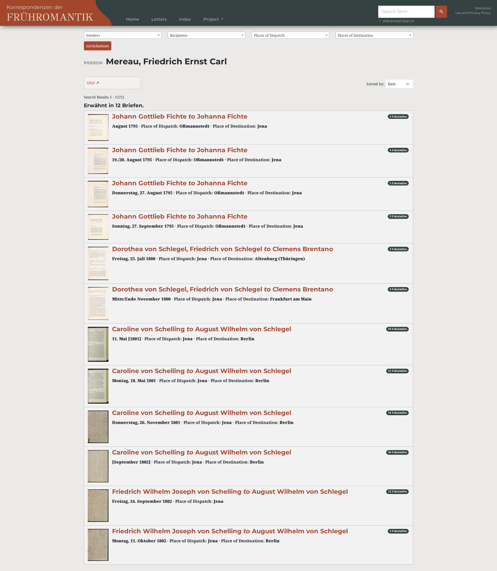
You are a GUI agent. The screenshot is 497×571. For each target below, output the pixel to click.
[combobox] (123, 35)
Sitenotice (483, 8)
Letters (159, 19)
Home (132, 19)
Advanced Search (398, 21)
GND (91, 82)
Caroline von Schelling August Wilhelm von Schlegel (201, 329)
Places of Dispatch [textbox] (269, 35)
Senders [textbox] (93, 35)
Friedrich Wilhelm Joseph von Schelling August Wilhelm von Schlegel (230, 491)
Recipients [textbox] (178, 35)
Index (185, 19)
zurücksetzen (97, 45)
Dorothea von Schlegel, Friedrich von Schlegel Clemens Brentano (222, 249)
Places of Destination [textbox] (355, 35)
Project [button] (211, 19)
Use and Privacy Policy (473, 13)
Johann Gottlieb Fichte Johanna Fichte (179, 116)
